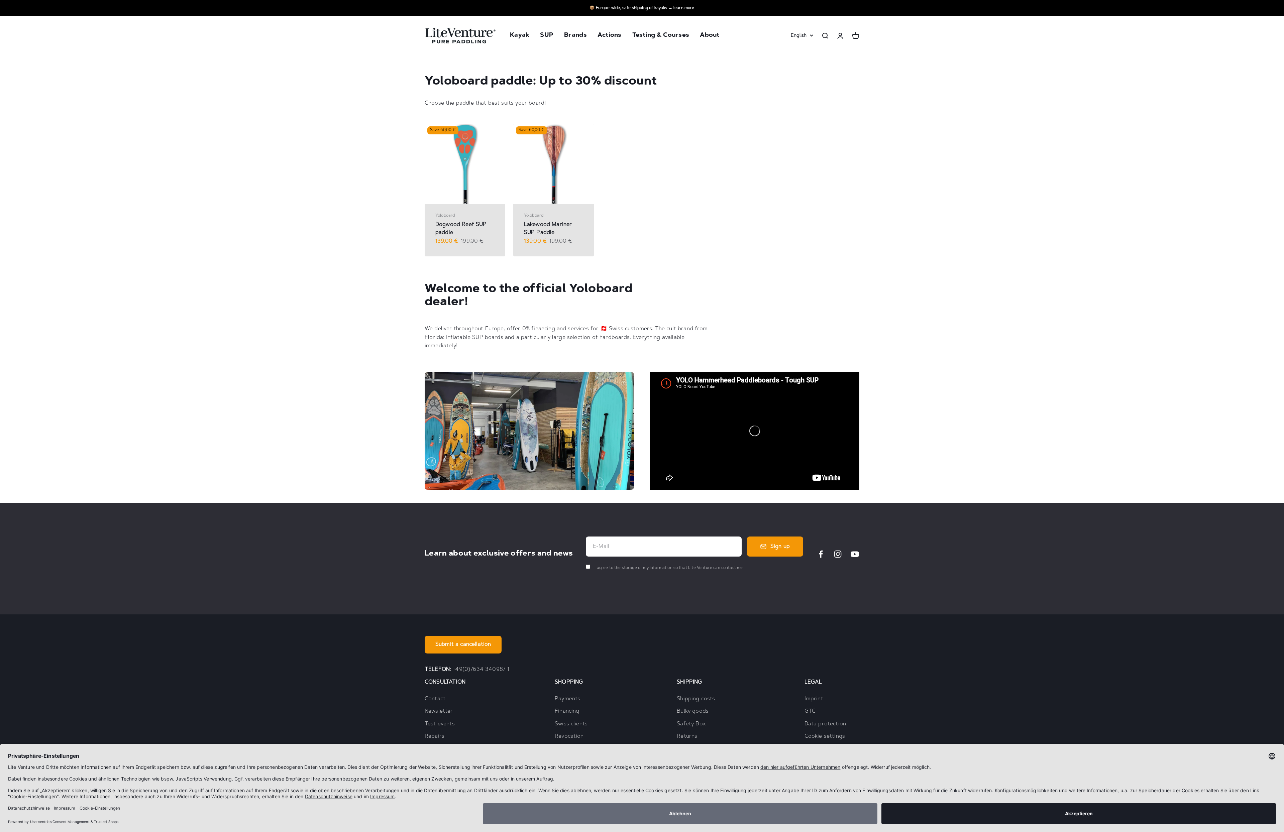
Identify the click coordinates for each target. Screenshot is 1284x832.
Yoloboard (445, 216)
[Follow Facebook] (820, 554)
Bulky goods (693, 711)
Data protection (825, 724)
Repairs (434, 736)
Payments (567, 699)
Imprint (814, 699)
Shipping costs (696, 699)
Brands (575, 36)
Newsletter (439, 711)
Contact (435, 699)
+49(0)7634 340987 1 (480, 669)
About (709, 36)
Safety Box (691, 724)
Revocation (569, 736)
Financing (567, 711)
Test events (440, 724)
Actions (610, 36)
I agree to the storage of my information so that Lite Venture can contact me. (669, 568)
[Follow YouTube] (854, 554)
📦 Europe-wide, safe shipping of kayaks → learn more (642, 8)
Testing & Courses (660, 36)
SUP (546, 36)
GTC (810, 711)
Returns (687, 736)
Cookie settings (825, 736)
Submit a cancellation (463, 644)
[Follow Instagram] (837, 554)
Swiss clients (571, 724)
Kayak (519, 36)
